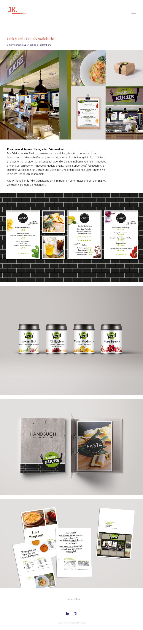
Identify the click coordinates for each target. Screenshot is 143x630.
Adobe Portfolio (78, 623)
